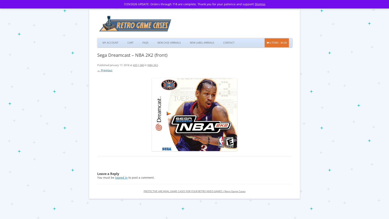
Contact (229, 42)
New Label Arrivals (202, 42)
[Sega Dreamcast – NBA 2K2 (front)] (194, 114)
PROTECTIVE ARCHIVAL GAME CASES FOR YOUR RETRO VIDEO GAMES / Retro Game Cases (195, 191)
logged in (121, 177)
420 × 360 (138, 65)
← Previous (104, 70)
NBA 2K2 (152, 65)
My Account (111, 42)
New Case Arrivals (169, 42)
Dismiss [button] (260, 4)
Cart (130, 42)
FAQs (145, 42)
